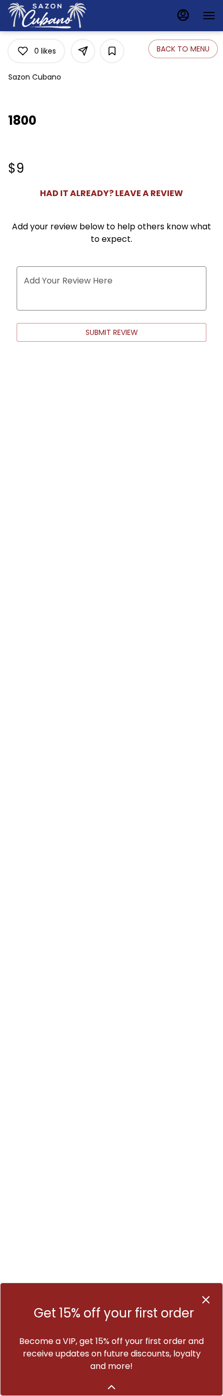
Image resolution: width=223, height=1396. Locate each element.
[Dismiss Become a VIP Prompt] (205, 1299)
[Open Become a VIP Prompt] (111, 1387)
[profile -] (183, 15)
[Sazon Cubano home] (54, 16)
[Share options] (83, 51)
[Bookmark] (112, 51)
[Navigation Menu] (209, 15)
